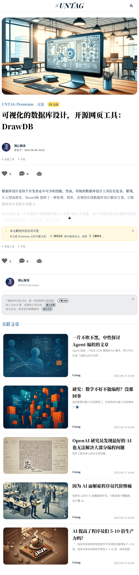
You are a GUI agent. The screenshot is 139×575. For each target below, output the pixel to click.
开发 (22, 159)
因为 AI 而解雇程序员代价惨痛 (102, 486)
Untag (76, 375)
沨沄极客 (20, 146)
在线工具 (9, 159)
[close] (133, 231)
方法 (40, 104)
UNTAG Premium (17, 104)
